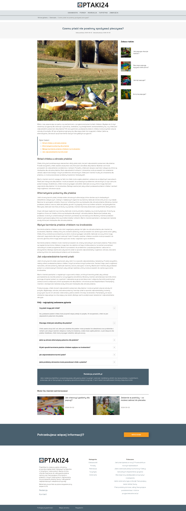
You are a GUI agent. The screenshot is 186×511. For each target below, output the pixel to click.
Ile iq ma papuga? (139, 94)
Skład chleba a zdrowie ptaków (54, 143)
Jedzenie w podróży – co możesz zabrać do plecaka (133, 398)
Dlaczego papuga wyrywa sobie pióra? (141, 66)
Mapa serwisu (64, 508)
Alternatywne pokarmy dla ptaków (55, 146)
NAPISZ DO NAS (136, 435)
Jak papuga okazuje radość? (140, 52)
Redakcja (43, 490)
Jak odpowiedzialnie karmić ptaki (55, 152)
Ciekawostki (73, 13)
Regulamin (79, 508)
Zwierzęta (114, 13)
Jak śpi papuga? (139, 80)
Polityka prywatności (45, 508)
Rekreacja (92, 13)
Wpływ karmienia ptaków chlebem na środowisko (61, 149)
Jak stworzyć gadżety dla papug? (77, 398)
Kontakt (43, 494)
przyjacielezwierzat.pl (130, 493)
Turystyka (103, 13)
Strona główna (43, 17)
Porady (83, 13)
